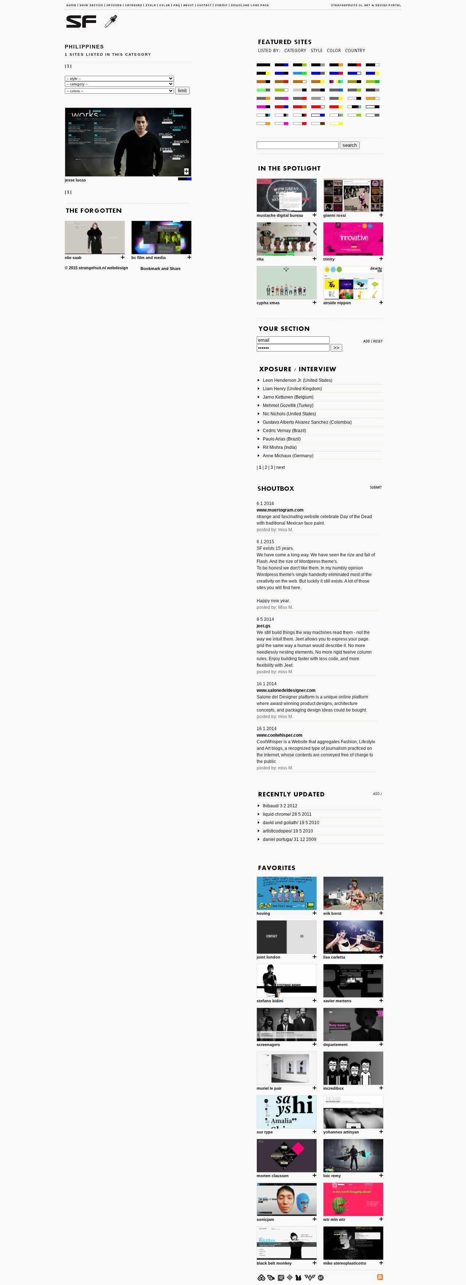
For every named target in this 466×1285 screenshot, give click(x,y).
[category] (294, 61)
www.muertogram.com (280, 510)
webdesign (117, 268)
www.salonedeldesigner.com (286, 690)
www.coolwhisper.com (280, 735)
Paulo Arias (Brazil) (282, 439)
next (280, 467)
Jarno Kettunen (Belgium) (288, 397)
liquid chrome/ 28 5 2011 (287, 814)
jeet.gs (263, 625)
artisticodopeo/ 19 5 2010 (288, 831)
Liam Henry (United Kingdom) (292, 388)
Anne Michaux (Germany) (288, 455)
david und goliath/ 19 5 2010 (291, 822)
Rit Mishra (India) (280, 447)
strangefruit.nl (92, 268)
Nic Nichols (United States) (289, 413)
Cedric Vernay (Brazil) (284, 430)
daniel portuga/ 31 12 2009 (289, 839)
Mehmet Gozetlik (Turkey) (288, 405)
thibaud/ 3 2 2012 (280, 805)
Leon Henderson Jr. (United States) (297, 380)
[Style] (316, 61)
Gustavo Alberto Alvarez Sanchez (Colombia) (307, 422)
